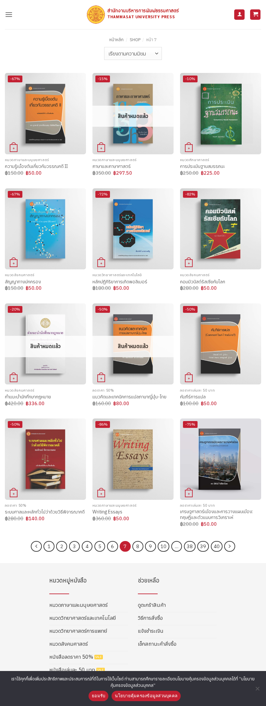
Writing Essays (107, 512)
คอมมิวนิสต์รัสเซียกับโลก (202, 282)
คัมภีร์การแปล (193, 397)
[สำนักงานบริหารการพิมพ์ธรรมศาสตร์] (133, 14)
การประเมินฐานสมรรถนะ (202, 166)
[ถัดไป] (229, 546)
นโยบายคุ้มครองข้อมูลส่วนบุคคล (146, 695)
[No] (257, 690)
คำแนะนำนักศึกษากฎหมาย (28, 397)
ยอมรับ (98, 695)
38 (190, 546)
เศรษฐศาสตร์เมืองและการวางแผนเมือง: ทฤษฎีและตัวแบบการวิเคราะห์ (216, 515)
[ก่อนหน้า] (36, 546)
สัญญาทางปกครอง (23, 282)
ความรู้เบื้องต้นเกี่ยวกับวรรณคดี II (36, 166)
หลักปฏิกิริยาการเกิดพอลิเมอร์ (119, 282)
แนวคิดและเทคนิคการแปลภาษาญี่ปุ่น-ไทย (129, 397)
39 (203, 546)
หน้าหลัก (116, 39)
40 (217, 546)
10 (163, 546)
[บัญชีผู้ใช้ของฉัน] (239, 14)
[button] (9, 14)
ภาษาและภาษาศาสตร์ (111, 166)
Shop (135, 39)
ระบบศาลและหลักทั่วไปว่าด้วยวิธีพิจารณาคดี (45, 512)
